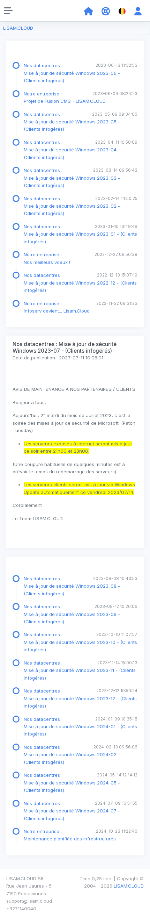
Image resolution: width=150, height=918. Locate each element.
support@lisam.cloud (29, 901)
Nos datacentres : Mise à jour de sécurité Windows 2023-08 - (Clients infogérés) (72, 586)
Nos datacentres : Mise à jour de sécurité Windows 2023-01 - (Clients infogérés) (80, 234)
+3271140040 (21, 908)
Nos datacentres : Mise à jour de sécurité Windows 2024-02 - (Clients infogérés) (72, 754)
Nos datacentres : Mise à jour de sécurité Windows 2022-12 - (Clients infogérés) (80, 282)
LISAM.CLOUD (18, 28)
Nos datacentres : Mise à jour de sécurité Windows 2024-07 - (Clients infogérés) (72, 811)
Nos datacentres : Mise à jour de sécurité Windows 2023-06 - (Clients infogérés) (72, 73)
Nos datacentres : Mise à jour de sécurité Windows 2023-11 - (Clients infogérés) (80, 670)
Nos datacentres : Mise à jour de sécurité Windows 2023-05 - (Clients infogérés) (72, 122)
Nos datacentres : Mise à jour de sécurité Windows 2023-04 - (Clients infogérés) (72, 149)
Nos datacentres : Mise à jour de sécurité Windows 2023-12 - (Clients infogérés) (80, 698)
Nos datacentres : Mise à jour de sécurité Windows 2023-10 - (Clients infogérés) (80, 642)
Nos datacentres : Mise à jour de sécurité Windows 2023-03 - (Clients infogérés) (72, 177)
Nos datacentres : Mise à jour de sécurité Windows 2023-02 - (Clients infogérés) (72, 206)
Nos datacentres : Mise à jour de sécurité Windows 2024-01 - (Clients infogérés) (80, 726)
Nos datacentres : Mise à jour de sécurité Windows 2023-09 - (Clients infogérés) (72, 614)
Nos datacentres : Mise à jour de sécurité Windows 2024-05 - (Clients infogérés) (72, 782)
